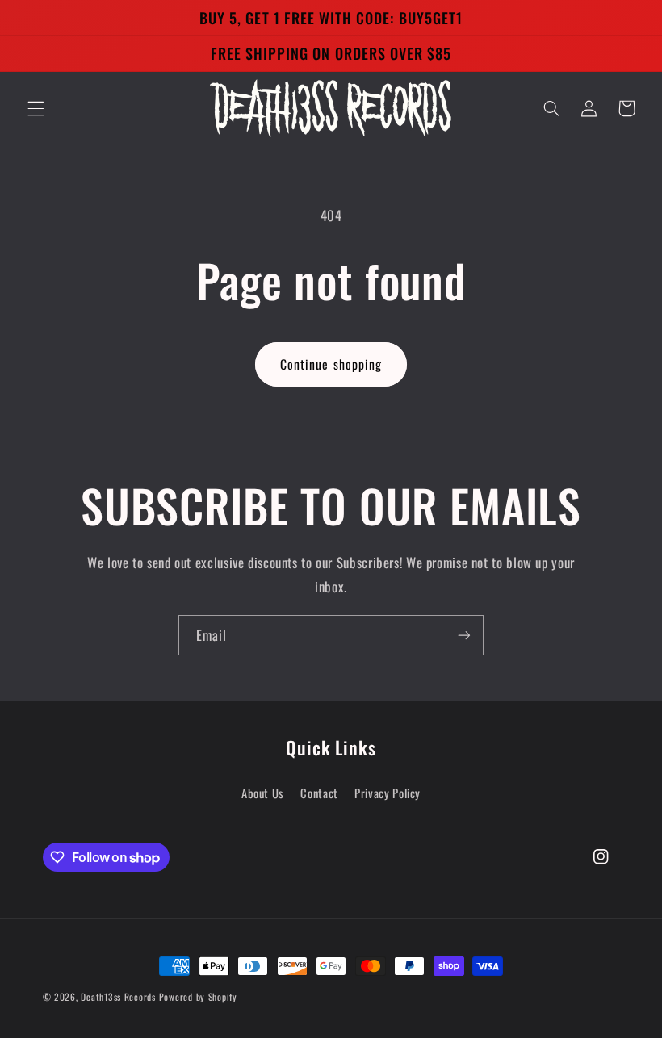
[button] (35, 108)
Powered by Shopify (198, 996)
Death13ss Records (118, 996)
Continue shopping (331, 364)
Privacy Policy (387, 793)
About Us (262, 793)
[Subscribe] (464, 635)
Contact (318, 793)
